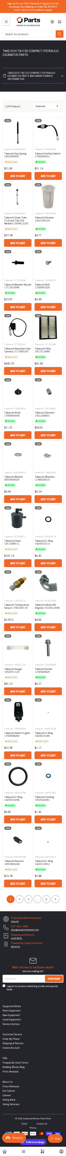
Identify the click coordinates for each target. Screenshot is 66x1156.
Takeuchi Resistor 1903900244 (14, 862)
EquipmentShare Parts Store (37, 1118)
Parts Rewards (11, 1071)
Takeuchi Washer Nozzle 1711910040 (17, 286)
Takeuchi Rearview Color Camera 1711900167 (17, 350)
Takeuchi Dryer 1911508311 (12, 542)
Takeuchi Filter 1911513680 (43, 350)
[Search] (59, 34)
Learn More (16, 938)
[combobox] (33, 34)
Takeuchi (8, 149)
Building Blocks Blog (14, 1066)
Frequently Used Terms (15, 1062)
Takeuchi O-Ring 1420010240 (13, 798)
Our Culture (9, 1090)
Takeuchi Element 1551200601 (44, 414)
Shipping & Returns (13, 1043)
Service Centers (11, 1023)
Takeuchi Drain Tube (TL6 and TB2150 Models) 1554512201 (16, 220)
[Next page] (55, 899)
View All (15, 921)
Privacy (33, 1127)
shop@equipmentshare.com (25, 929)
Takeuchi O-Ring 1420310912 (44, 862)
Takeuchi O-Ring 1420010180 (44, 734)
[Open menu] (6, 21)
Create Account (11, 1047)
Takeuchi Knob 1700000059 (12, 414)
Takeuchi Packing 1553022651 (44, 798)
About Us (15, 946)
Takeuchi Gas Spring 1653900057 (15, 155)
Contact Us (42, 1123)
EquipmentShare (12, 1006)
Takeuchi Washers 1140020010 (45, 478)
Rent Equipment (11, 1010)
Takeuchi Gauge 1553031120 (13, 670)
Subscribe (54, 978)
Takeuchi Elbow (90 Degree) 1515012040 (47, 606)
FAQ (5, 1057)
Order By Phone (11, 1038)
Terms (24, 1123)
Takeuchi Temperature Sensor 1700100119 (16, 606)
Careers (7, 1095)
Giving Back (9, 1099)
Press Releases (11, 1086)
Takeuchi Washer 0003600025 (13, 478)
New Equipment (11, 1015)
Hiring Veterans (11, 1104)
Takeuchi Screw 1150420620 (43, 670)
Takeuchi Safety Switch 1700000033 (48, 155)
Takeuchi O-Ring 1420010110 (44, 542)
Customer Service (12, 1034)
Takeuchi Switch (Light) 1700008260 (17, 734)
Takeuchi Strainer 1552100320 (44, 219)
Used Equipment (12, 1019)
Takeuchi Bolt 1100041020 (42, 286)
